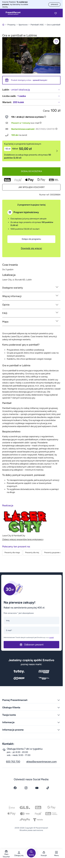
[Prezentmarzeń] (13, 13)
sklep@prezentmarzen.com (41, 761)
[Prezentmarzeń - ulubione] (55, 13)
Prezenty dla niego (12, 552)
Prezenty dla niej (32, 552)
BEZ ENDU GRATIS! (45, 129)
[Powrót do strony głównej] (3, 24)
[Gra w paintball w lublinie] (31, 55)
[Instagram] (26, 788)
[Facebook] (15, 788)
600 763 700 (13, 761)
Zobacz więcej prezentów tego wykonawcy (22, 539)
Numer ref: (44, 194)
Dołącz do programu (31, 239)
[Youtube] (37, 788)
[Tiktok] (48, 788)
